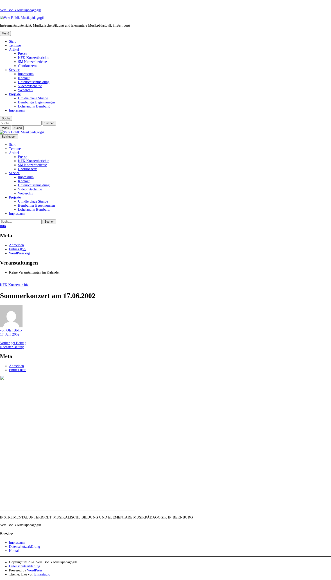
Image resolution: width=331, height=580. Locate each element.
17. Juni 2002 (9, 334)
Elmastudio (42, 574)
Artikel (14, 49)
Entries (17, 249)
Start (12, 41)
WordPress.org (19, 253)
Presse (22, 53)
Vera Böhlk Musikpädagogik (20, 10)
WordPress (34, 570)
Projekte (15, 94)
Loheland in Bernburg (34, 106)
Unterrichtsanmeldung (34, 82)
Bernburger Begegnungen (36, 102)
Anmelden (16, 245)
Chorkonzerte (27, 66)
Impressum (26, 74)
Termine (15, 45)
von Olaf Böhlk (11, 330)
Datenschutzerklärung (24, 546)
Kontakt (23, 78)
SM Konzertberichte (32, 62)
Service (14, 70)
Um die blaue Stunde (33, 98)
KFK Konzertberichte (33, 57)
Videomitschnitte (30, 86)
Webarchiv (25, 90)
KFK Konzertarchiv (14, 285)
